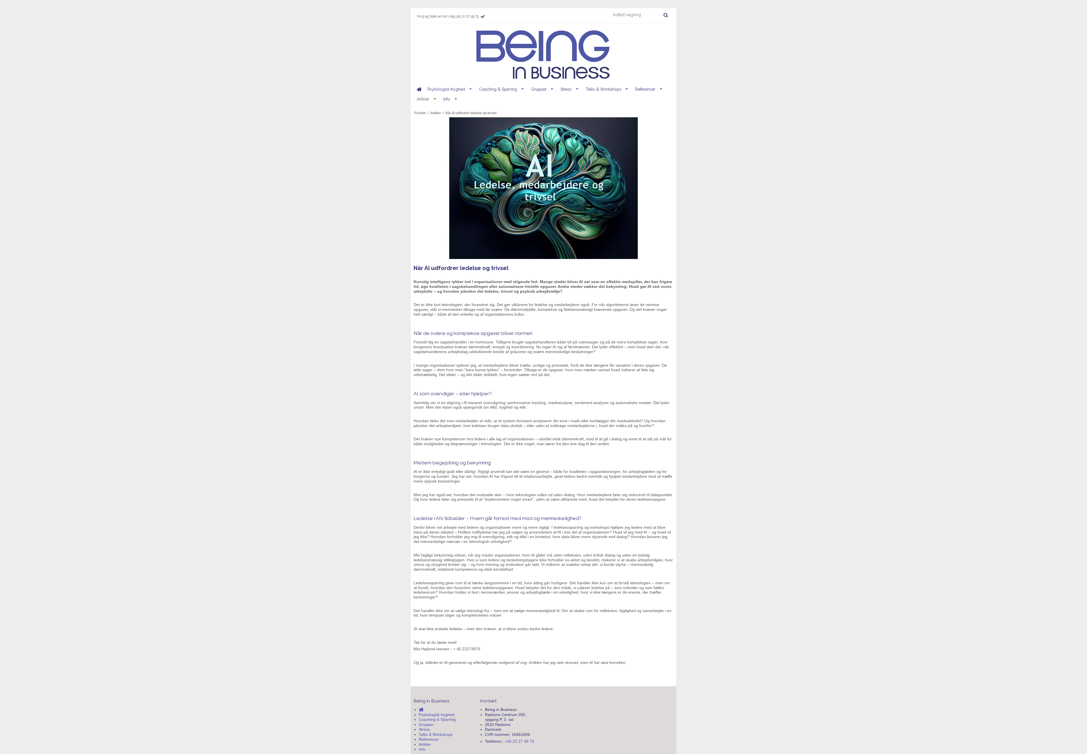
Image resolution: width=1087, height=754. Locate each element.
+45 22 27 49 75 (519, 741)
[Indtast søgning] (640, 14)
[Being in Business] (543, 54)
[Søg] (666, 15)
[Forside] (419, 89)
